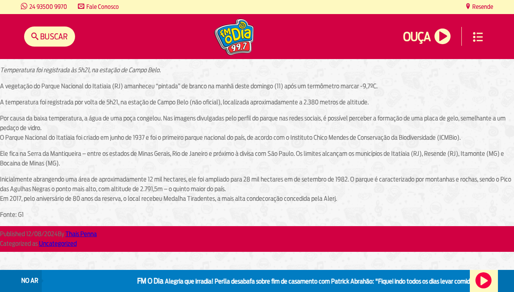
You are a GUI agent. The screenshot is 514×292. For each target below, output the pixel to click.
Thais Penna (81, 234)
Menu (478, 37)
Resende (482, 6)
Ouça (416, 37)
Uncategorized (58, 243)
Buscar (53, 36)
